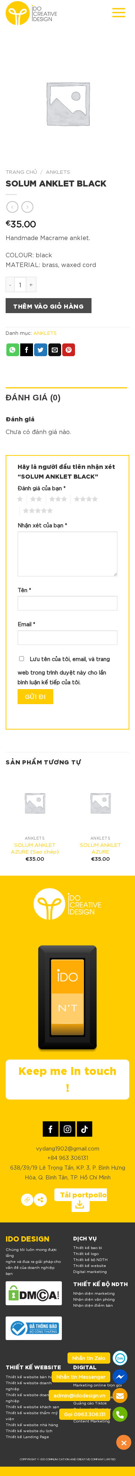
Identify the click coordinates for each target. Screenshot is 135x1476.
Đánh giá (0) (33, 397)
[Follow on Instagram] (67, 1129)
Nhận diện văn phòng (94, 1299)
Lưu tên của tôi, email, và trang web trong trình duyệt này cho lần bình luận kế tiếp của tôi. (64, 670)
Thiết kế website (89, 1265)
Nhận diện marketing (94, 1293)
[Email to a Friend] (54, 349)
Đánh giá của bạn (42, 487)
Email (26, 623)
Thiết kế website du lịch (29, 1430)
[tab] (66, 397)
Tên (24, 589)
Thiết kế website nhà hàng (32, 1424)
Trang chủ (21, 171)
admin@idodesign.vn (79, 1395)
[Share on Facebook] (26, 349)
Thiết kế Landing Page (27, 1436)
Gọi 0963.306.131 (84, 1414)
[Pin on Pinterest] (68, 349)
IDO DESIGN (28, 1238)
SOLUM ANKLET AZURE (100, 848)
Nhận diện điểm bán (93, 1305)
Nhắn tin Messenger (81, 1376)
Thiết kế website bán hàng (32, 1376)
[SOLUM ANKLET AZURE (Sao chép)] (35, 803)
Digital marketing (90, 1271)
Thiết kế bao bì (87, 1247)
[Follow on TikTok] (84, 1129)
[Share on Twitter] (40, 349)
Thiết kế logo (86, 1253)
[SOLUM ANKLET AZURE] (100, 803)
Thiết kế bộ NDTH (90, 1259)
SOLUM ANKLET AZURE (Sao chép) (35, 848)
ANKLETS (58, 171)
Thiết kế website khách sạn (32, 1406)
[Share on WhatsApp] (12, 349)
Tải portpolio (83, 1194)
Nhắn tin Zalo (88, 1358)
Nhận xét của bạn (42, 524)
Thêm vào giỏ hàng (48, 305)
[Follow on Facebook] (50, 1129)
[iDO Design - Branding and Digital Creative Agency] (31, 13)
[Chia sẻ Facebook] (40, 1199)
